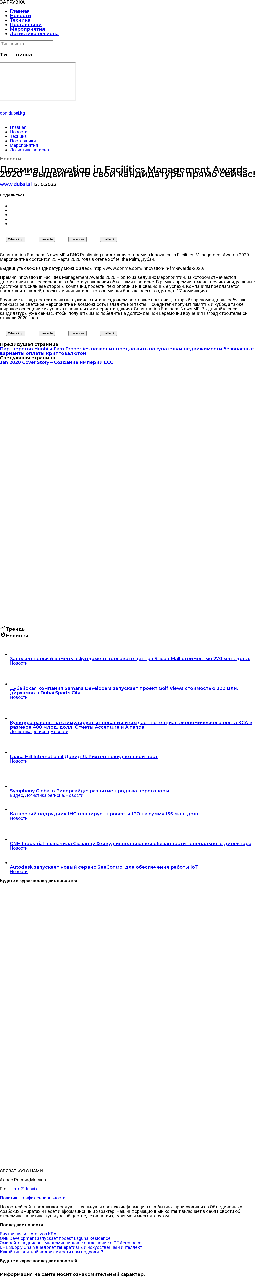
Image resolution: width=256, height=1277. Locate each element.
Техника (20, 20)
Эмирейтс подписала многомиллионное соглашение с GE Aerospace (71, 1242)
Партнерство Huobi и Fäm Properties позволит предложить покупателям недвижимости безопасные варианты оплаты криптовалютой (127, 351)
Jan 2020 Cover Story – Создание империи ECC (56, 362)
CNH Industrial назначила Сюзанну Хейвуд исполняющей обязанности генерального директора (131, 843)
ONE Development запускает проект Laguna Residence (55, 1238)
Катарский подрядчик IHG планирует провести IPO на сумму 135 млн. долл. (105, 814)
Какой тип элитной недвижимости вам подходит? (51, 1251)
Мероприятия (27, 29)
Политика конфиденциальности (33, 1197)
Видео (16, 795)
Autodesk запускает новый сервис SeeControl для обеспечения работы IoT (104, 867)
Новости (20, 15)
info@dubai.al (26, 1188)
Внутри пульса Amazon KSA (28, 1233)
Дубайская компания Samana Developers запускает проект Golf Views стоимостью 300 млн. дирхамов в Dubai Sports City (124, 691)
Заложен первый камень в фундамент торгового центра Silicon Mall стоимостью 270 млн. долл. (130, 658)
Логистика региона (34, 33)
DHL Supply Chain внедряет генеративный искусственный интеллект (71, 1247)
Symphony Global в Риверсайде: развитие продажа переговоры (90, 791)
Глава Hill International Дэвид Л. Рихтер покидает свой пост (84, 756)
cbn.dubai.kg (12, 113)
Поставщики (26, 24)
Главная (20, 11)
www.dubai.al (16, 184)
